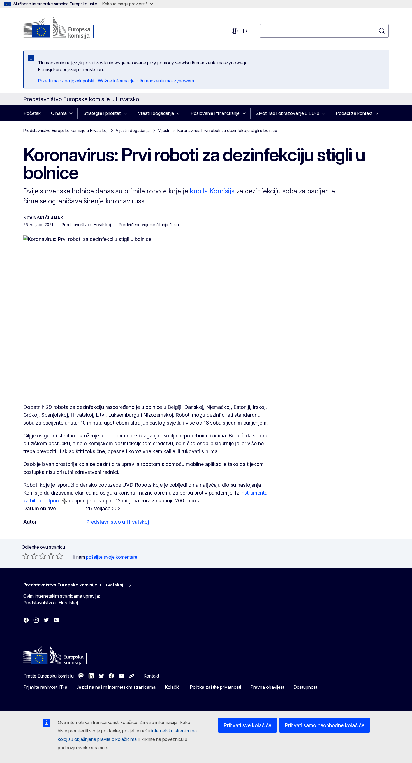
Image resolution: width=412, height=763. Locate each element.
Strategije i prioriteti (102, 113)
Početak (32, 113)
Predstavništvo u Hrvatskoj (117, 522)
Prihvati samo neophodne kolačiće (324, 725)
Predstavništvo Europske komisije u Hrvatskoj (65, 130)
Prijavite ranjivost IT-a (45, 687)
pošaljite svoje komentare (111, 557)
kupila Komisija (212, 191)
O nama (59, 113)
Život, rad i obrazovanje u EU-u (287, 113)
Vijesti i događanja (156, 113)
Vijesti (163, 130)
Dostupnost (305, 687)
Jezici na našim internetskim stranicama (116, 687)
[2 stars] (30, 556)
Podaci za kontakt (354, 113)
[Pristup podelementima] (72, 113)
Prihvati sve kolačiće (247, 725)
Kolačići (172, 687)
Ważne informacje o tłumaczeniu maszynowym (146, 81)
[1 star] (26, 556)
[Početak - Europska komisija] (68, 28)
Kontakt (151, 676)
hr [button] (243, 31)
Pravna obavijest (267, 687)
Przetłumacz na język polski (66, 81)
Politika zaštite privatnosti (215, 687)
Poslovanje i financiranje (215, 113)
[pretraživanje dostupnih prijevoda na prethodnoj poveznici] (64, 501)
